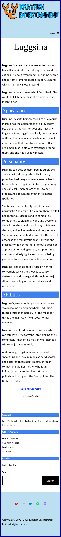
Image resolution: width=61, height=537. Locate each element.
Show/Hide (31, 396)
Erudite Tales (8, 447)
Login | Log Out (9, 465)
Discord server (8, 425)
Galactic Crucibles (10, 443)
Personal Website (10, 438)
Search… (6, 472)
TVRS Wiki (6, 451)
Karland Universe (30, 388)
